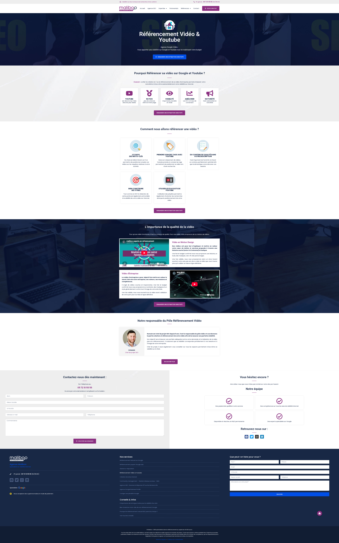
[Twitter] (252, 437)
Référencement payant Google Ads (131, 464)
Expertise (162, 8)
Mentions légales (161, 539)
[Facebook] (246, 437)
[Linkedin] (262, 437)
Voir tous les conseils (126, 516)
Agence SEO (152, 8)
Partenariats (174, 8)
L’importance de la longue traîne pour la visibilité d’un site (138, 503)
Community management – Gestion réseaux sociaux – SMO (139, 481)
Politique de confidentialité (175, 539)
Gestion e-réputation (127, 469)
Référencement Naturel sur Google (131, 460)
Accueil (142, 8)
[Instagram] (257, 437)
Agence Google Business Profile (130, 489)
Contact (196, 8)
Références (185, 8)
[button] (319, 513)
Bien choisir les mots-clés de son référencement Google (138, 507)
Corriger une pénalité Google (129, 493)
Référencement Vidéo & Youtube (131, 473)
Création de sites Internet (128, 477)
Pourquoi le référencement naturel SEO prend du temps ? (138, 511)
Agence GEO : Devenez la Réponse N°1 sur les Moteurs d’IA (139, 485)
